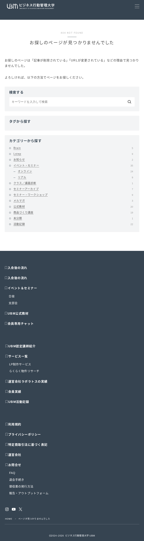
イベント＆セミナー (22, 288)
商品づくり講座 (73, 212)
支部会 (13, 303)
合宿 (12, 296)
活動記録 (73, 223)
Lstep (73, 153)
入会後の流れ (17, 267)
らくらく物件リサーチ (24, 371)
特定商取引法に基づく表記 (28, 444)
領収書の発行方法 (21, 486)
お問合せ (14, 465)
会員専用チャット (21, 323)
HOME (8, 519)
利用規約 (14, 424)
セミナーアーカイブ (73, 188)
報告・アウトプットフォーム (29, 493)
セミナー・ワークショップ (73, 194)
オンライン (75, 171)
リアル (75, 177)
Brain (73, 147)
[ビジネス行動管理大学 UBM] (30, 6)
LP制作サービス (20, 364)
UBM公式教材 (18, 313)
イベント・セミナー (73, 165)
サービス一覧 (18, 356)
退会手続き (16, 479)
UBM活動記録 (18, 401)
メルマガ (73, 200)
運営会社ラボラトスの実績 (28, 381)
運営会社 (14, 454)
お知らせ (73, 159)
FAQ (12, 472)
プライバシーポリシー (24, 434)
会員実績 (14, 391)
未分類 (73, 218)
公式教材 (73, 206)
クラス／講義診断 (73, 183)
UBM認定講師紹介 (22, 346)
